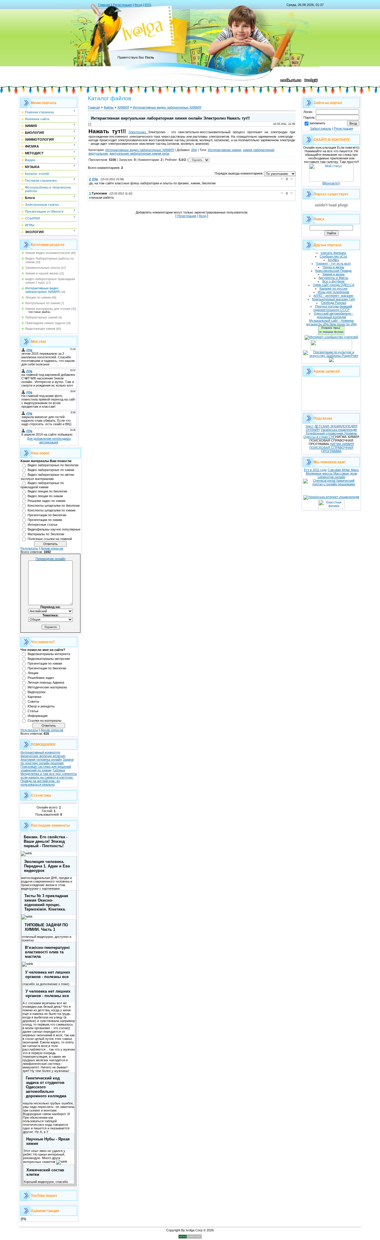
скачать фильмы (333, 253)
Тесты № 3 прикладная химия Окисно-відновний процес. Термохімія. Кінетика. (46, 902)
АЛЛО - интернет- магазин (333, 295)
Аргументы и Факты (333, 278)
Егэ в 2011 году (315, 470)
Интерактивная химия (224, 150)
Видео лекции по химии (45, 496)
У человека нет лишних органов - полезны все (47, 974)
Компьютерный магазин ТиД (333, 299)
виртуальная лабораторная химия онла (139, 153)
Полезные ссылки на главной (50, 539)
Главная (104, 5)
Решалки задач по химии (46, 501)
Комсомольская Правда (333, 270)
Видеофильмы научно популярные (54, 529)
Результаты (29, 548)
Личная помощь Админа (46, 682)
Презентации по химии (45, 520)
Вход (138, 5)
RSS (148, 5)
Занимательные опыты (42, 267)
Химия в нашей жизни (41, 273)
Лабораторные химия (41, 317)
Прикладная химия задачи (45, 323)
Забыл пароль (320, 128)
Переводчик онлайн (50, 559)
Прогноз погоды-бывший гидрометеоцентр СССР (332, 308)
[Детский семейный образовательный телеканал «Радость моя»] (331, 361)
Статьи (33, 711)
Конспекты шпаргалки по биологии (54, 505)
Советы (33, 701)
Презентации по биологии (47, 515)
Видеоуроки (36, 692)
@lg (194, 150)
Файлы (109, 107)
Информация (38, 716)
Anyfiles (333, 260)
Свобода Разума (333, 302)
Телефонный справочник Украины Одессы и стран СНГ (330, 435)
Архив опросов (52, 548)
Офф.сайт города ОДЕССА (333, 285)
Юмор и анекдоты (41, 706)
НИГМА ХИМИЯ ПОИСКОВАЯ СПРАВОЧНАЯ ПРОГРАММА (331, 447)
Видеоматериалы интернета (49, 654)
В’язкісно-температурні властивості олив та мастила (47, 952)
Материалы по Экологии (46, 534)
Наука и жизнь (333, 267)
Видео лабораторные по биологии (53, 465)
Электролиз (138, 132)
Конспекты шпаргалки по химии (51, 510)
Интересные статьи (42, 524)
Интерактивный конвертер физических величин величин (42, 754)
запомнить (317, 123)
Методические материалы (47, 687)
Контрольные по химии (42, 303)
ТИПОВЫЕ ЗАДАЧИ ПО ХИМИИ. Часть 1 (46, 927)
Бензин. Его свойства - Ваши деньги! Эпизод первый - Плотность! (45, 841)
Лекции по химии (38, 297)
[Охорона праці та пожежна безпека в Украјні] (331, 334)
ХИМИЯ (123, 107)
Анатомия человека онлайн (41, 759)
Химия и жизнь (333, 274)
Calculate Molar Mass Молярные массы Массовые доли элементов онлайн (332, 473)
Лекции (33, 673)
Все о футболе (333, 281)
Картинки (34, 697)
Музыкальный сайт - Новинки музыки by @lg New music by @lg (331, 322)
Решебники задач (41, 677)
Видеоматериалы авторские (49, 658)
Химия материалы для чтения (47, 308)
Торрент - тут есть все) (333, 263)
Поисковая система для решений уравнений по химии (45, 768)
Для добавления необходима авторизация (49, 440)
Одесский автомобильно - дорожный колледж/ (333, 315)
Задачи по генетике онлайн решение (47, 761)
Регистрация (122, 5)
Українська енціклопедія (339, 429)
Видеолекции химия (40, 328)
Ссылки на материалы (44, 720)
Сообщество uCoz (333, 256)
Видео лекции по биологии (47, 491)
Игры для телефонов (333, 292)
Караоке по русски (333, 288)
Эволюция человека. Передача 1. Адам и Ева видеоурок (47, 866)
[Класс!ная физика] (331, 508)
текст (309, 426)
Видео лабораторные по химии (51, 470)
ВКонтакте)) (331, 183)
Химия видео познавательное (47, 253)
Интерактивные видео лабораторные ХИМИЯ (42, 289)
